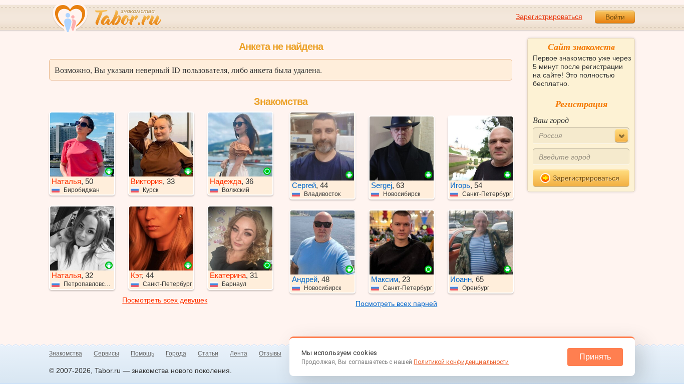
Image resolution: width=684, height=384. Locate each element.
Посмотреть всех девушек (164, 300)
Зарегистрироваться (549, 16)
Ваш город (551, 119)
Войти (615, 17)
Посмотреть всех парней (396, 304)
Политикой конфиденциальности (461, 362)
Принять (595, 356)
